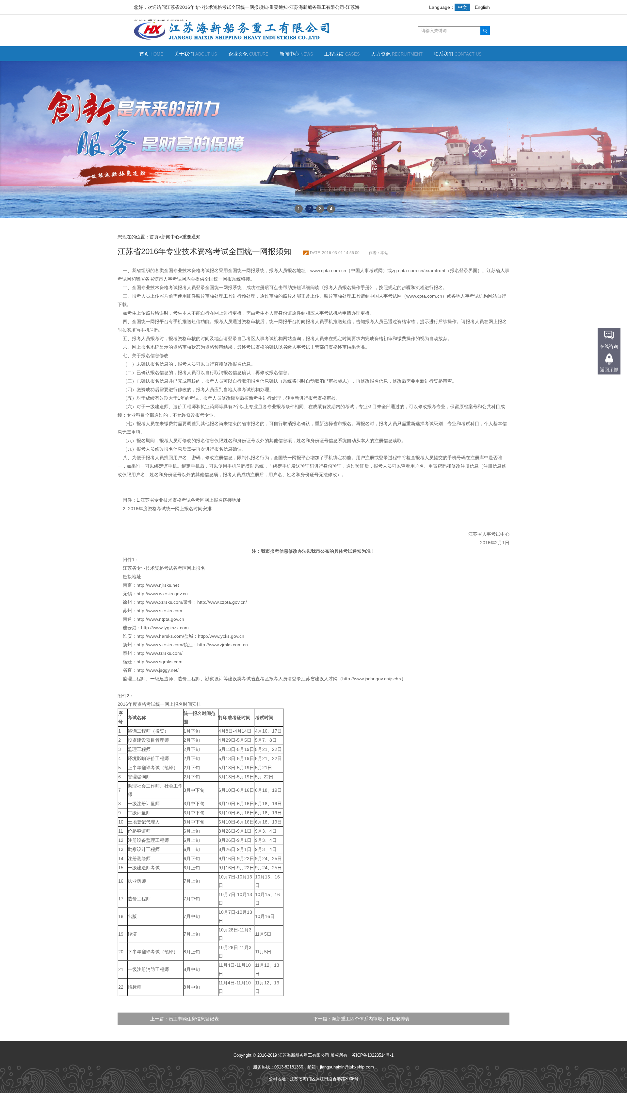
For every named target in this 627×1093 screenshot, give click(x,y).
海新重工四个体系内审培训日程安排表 (371, 1018)
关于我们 (195, 54)
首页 (151, 54)
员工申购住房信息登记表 (194, 1018)
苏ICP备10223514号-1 (373, 1055)
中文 (462, 7)
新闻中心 (296, 54)
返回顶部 (609, 369)
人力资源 (397, 54)
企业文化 (248, 54)
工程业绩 (342, 54)
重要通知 (191, 236)
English (482, 7)
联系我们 (458, 54)
